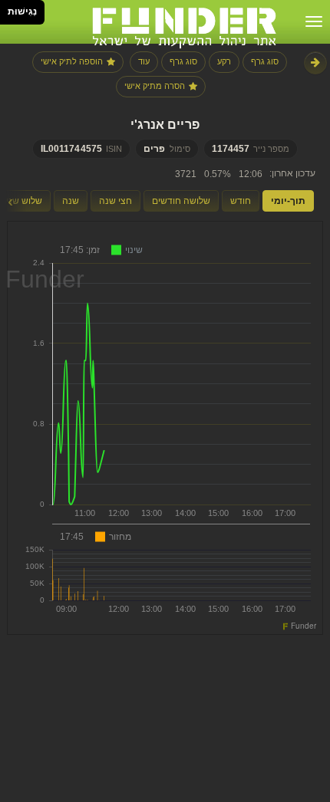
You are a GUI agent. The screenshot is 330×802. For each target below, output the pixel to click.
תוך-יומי (288, 201)
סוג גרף (265, 61)
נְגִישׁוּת (22, 11)
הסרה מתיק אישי (154, 85)
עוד (144, 61)
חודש (240, 201)
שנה (70, 201)
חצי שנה (115, 201)
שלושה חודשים (181, 201)
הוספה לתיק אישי (72, 61)
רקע (224, 61)
